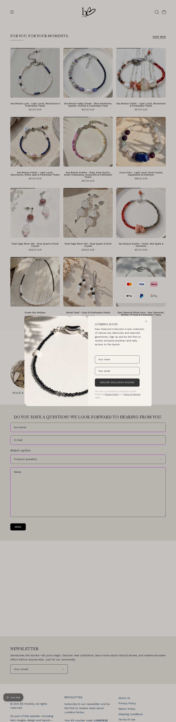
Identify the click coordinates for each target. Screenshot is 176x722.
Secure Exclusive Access (117, 382)
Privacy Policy (112, 394)
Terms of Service (132, 394)
